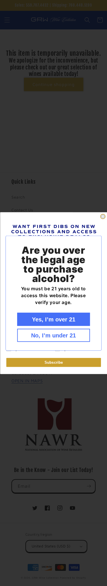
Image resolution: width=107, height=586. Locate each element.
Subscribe (53, 362)
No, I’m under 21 (53, 335)
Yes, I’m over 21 (53, 319)
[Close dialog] (102, 216)
